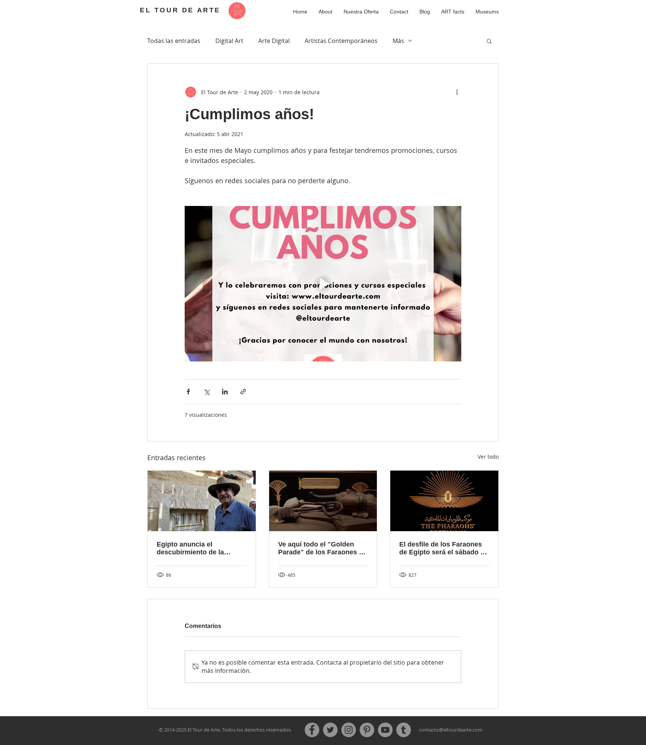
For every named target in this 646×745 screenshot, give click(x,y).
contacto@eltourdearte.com (450, 729)
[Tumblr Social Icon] (403, 730)
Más (398, 41)
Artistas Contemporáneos (341, 41)
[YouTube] (385, 730)
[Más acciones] (456, 91)
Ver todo (488, 456)
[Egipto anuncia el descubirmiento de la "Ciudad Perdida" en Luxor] (202, 501)
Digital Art (229, 41)
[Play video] (323, 283)
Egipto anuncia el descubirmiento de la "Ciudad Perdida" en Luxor (200, 548)
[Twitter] (330, 730)
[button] (453, 11)
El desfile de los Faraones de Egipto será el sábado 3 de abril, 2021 (441, 548)
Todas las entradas (173, 41)
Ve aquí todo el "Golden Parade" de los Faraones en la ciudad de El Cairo (322, 548)
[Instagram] (348, 730)
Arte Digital (274, 41)
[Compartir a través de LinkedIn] (224, 391)
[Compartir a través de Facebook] (188, 391)
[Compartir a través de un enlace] (243, 391)
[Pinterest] (367, 730)
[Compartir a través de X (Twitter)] (206, 391)
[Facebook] (312, 730)
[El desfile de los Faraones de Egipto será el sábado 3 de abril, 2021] (444, 501)
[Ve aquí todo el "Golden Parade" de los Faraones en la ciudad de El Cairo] (323, 501)
